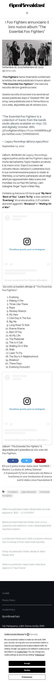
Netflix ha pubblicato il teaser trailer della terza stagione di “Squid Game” (23, 566)
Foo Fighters (36, 158)
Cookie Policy (8, 610)
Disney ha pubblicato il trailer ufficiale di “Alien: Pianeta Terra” (23, 553)
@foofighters (10, 130)
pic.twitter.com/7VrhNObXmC (20, 134)
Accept (27, 663)
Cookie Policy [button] (22, 652)
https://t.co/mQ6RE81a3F (35, 130)
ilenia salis (10, 70)
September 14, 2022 (13, 146)
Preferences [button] (39, 655)
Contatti (5, 593)
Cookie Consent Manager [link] (14, 634)
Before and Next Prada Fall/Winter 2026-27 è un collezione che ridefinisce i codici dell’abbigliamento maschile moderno (26, 525)
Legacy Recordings (36, 155)
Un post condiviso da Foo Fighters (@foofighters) (27, 280)
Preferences (27, 677)
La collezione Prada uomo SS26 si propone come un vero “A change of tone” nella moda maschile (27, 540)
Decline (27, 670)
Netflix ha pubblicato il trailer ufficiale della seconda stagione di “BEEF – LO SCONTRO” (26, 511)
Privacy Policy (8, 600)
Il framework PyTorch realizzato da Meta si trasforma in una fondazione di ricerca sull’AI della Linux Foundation (28, 476)
